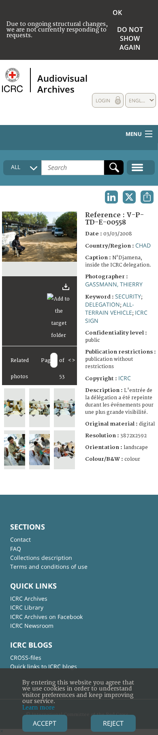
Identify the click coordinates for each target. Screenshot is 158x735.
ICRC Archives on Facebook (46, 617)
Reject (113, 723)
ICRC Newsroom (31, 625)
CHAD (143, 245)
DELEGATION (102, 304)
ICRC (124, 378)
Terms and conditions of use (49, 566)
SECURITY (128, 296)
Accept (44, 723)
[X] (129, 197)
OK (117, 12)
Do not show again (130, 38)
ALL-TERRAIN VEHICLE (109, 308)
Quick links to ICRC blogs (43, 666)
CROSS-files (25, 657)
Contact (20, 539)
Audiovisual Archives (62, 83)
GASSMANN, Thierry (114, 284)
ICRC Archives (28, 598)
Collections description (41, 557)
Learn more (38, 707)
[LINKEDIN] (111, 197)
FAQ (15, 549)
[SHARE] (147, 197)
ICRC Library (26, 607)
